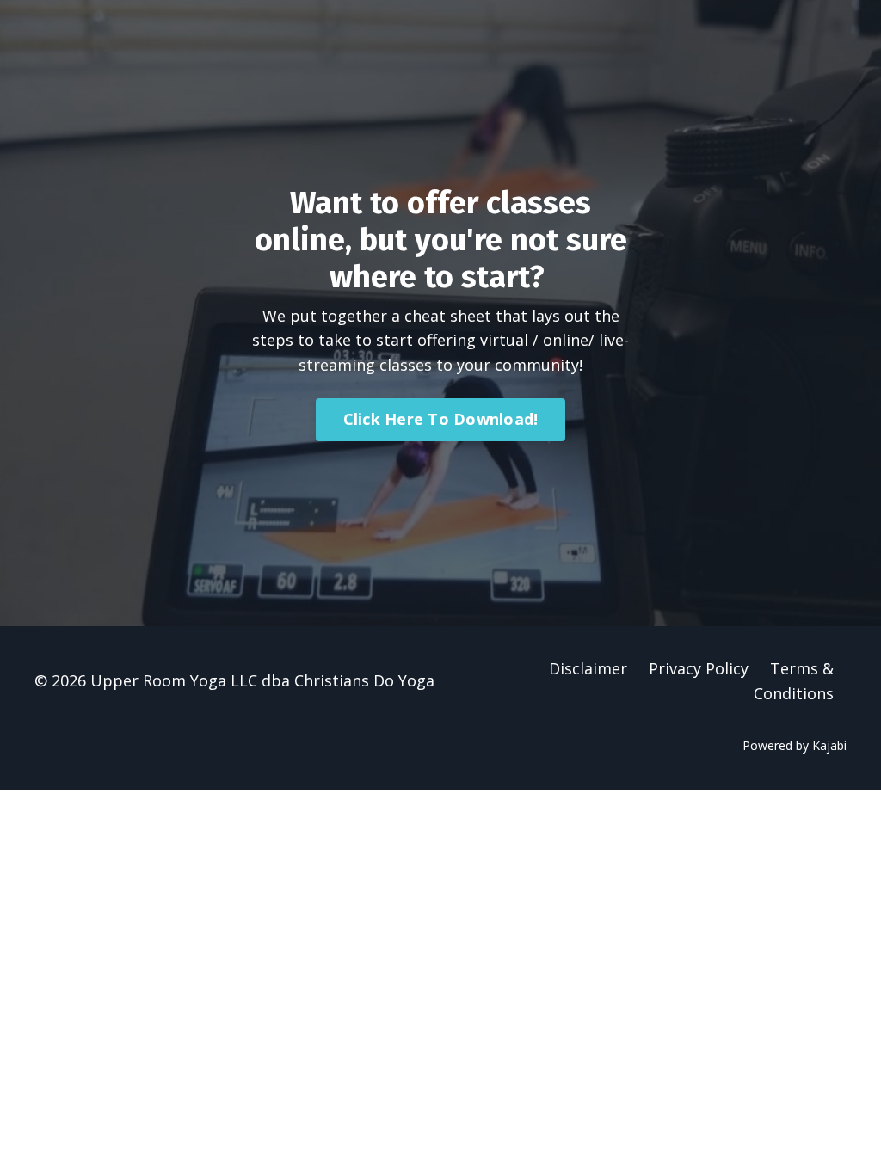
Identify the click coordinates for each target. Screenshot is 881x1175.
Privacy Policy (699, 668)
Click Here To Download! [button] (441, 419)
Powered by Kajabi (794, 745)
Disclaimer (588, 668)
